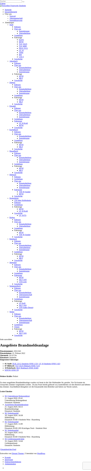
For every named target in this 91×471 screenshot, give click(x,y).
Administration (10, 464)
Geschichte (18, 59)
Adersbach (13, 61)
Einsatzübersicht (11, 12)
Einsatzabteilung (25, 68)
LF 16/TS (22, 215)
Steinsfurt (13, 263)
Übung (16, 327)
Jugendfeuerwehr (15, 20)
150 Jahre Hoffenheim (22, 200)
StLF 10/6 (23, 280)
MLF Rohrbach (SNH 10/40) (27, 368)
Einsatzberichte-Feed (8, 449)
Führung (17, 27)
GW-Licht (23, 282)
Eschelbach (13, 130)
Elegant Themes (18, 453)
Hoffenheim (13, 198)
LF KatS (22, 303)
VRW (21, 53)
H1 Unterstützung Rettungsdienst (17, 396)
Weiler (11, 312)
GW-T (21, 57)
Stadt (11, 25)
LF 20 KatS (23, 123)
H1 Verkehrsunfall (11, 422)
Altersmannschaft (16, 18)
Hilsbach (12, 175)
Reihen (12, 218)
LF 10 (21, 50)
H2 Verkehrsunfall (11, 413)
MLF (21, 78)
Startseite (8, 10)
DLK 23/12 (23, 48)
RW (20, 55)
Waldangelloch (15, 286)
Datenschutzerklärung (13, 462)
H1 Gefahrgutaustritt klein (14, 439)
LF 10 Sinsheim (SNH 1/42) (49, 364)
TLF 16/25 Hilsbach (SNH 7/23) (27, 366)
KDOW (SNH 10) (12, 370)
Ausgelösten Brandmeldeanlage (16, 405)
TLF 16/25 (23, 44)
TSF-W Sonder (24, 192)
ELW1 (21, 40)
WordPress (41, 453)
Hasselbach (13, 151)
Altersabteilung (24, 33)
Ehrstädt (12, 106)
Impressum (9, 460)
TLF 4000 (23, 46)
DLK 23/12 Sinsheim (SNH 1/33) (25, 364)
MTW (21, 42)
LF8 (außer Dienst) (26, 308)
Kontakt (8, 457)
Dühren (12, 83)
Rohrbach (13, 239)
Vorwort (12, 16)
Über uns (17, 29)
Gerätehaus (18, 35)
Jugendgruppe (24, 31)
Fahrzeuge (18, 121)
